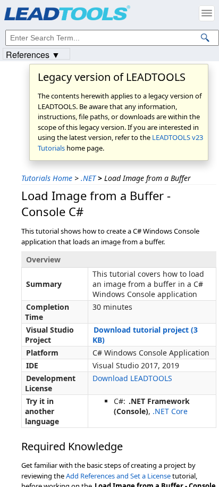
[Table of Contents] (207, 13)
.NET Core (170, 411)
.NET (88, 178)
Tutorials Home (46, 178)
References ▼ (33, 54)
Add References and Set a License (118, 476)
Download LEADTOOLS (132, 378)
